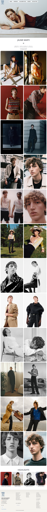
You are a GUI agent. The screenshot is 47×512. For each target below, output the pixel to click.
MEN (11, 1)
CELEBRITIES (22, 1)
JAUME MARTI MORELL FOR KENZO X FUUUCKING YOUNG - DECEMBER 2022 (6, 486)
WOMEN (16, 1)
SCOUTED (34, 1)
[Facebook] (1, 505)
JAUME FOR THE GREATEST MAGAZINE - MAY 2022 (17, 486)
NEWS (29, 1)
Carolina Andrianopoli (18, 499)
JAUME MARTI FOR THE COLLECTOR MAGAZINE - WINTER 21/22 (29, 486)
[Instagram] (3, 505)
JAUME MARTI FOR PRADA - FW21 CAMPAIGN (41, 486)
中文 (2, 507)
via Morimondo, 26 (4, 500)
